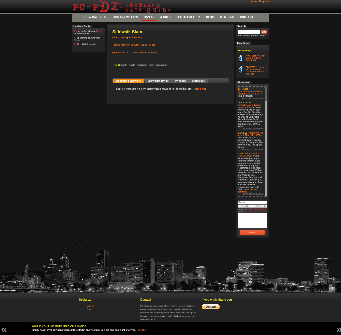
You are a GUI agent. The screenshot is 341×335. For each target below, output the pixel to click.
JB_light (243, 89)
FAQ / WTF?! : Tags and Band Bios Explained (255, 58)
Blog (210, 17)
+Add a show (119, 37)
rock (132, 65)
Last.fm (90, 306)
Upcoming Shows (128, 81)
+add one (199, 89)
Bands (149, 17)
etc (151, 65)
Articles (198, 81)
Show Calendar (95, 17)
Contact (246, 17)
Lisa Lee (242, 133)
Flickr (89, 309)
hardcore (161, 65)
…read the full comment (247, 190)
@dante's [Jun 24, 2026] (248, 154)
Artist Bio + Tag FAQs (145, 52)
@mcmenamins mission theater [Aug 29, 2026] (250, 92)
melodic (142, 65)
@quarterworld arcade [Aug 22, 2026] (250, 134)
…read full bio (147, 44)
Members (227, 17)
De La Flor (244, 102)
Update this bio (120, 52)
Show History (158, 81)
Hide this (141, 330)
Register (264, 1)
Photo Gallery (188, 17)
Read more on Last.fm (126, 44)
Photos (180, 81)
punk (123, 65)
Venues (164, 17)
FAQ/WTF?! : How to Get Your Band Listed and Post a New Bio (256, 70)
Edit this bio (134, 37)
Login (253, 1)
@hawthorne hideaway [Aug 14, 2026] (249, 106)
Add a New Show (125, 17)
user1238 (243, 153)
